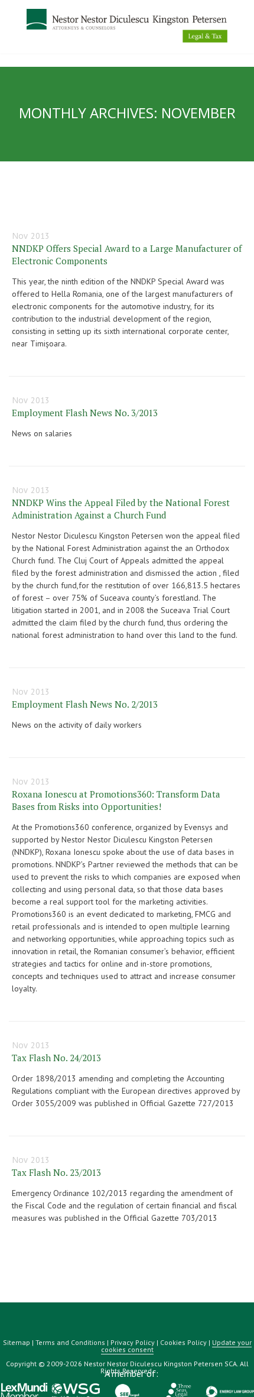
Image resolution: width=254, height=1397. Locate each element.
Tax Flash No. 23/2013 (56, 1172)
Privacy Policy (132, 1342)
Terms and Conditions (70, 1342)
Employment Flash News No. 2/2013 (85, 704)
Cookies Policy (183, 1342)
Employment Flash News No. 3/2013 (85, 413)
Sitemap (16, 1342)
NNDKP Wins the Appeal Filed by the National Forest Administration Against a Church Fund (121, 509)
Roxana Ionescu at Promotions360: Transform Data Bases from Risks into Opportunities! (116, 800)
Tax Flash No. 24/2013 (56, 1058)
